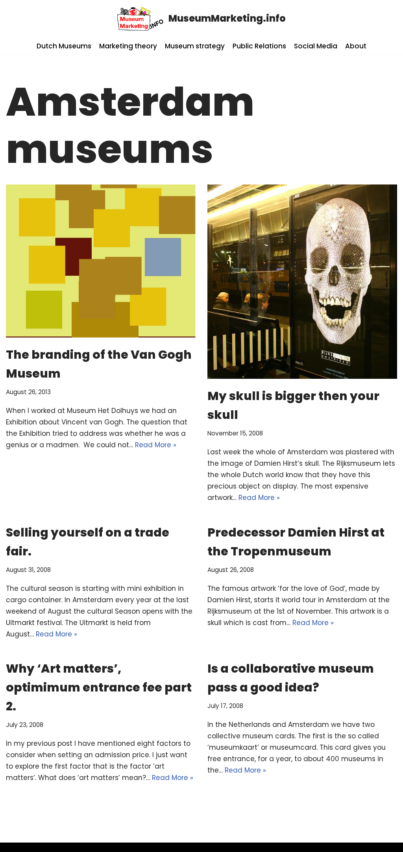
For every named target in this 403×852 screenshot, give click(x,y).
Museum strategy (195, 46)
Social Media (315, 46)
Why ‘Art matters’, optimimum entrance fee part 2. (99, 687)
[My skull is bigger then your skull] (302, 281)
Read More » (155, 445)
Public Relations (259, 46)
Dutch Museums (64, 46)
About (355, 46)
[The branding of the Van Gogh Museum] (101, 260)
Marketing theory (128, 46)
